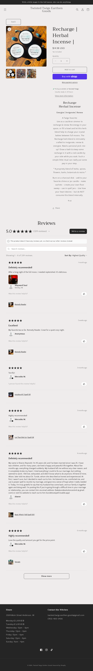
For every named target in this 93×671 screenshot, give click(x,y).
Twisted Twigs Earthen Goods (42, 665)
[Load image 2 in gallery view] (21, 73)
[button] (5, 9)
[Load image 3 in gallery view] (31, 73)
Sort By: (68, 255)
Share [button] (57, 208)
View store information (64, 96)
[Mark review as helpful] (84, 294)
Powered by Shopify (59, 665)
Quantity (56, 56)
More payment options (70, 82)
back (13, 22)
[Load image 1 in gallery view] (10, 73)
